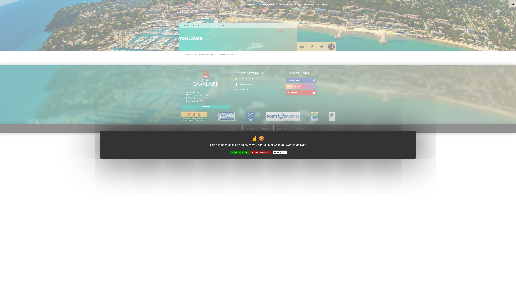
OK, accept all (240, 152)
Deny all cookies (261, 152)
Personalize (279, 152)
